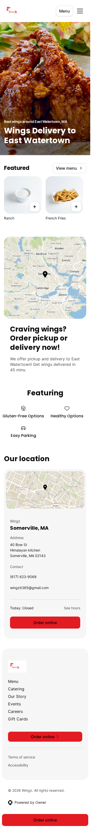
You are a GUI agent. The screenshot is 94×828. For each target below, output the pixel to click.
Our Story (17, 696)
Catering (16, 688)
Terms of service (21, 757)
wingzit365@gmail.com (29, 589)
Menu (64, 11)
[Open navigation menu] (80, 11)
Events (14, 703)
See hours (72, 608)
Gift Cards (18, 718)
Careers (15, 711)
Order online (45, 622)
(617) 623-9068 (23, 578)
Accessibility (18, 765)
